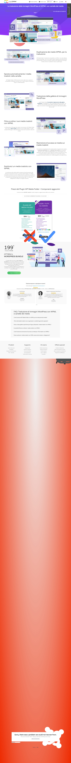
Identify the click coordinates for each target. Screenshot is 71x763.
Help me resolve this (35, 738)
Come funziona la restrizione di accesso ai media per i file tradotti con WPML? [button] (31, 331)
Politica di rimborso (43, 349)
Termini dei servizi (11, 348)
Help (37, 747)
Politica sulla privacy (43, 348)
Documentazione (27, 352)
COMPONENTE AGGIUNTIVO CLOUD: (41, 228)
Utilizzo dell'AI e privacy (27, 354)
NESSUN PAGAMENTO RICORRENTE (41, 221)
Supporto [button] (50, 1)
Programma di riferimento (11, 351)
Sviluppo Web (27, 348)
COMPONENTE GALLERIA (25, 226)
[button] (36, 304)
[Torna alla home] (10, 1)
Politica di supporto (27, 349)
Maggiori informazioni (14, 272)
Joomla (34, 747)
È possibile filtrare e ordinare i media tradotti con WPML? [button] (27, 328)
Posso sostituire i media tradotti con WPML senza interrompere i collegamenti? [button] (32, 335)
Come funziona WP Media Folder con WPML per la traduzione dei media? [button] (30, 317)
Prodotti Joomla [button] (43, 1)
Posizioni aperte (44, 351)
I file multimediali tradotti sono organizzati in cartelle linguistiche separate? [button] (31, 321)
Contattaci (44, 354)
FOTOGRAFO (38, 227)
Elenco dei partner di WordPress (60, 351)
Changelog (11, 349)
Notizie (56, 1)
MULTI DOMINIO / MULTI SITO (25, 218)
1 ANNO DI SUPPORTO (39, 220)
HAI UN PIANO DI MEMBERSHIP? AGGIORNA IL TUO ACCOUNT (35, 196)
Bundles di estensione (60, 348)
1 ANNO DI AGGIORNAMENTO (25, 219)
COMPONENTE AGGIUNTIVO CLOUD (26, 227)
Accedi (62, 1)
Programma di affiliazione (60, 352)
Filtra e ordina (13, 128)
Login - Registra (44, 352)
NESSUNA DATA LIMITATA (25, 223)
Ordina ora (27, 235)
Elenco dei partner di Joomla (60, 349)
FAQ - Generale (11, 352)
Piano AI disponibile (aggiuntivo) (26, 225)
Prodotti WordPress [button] (34, 1)
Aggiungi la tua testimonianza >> (39, 285)
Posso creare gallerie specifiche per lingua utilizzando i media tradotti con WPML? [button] (32, 324)
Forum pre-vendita (27, 351)
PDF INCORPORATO (24, 224)
